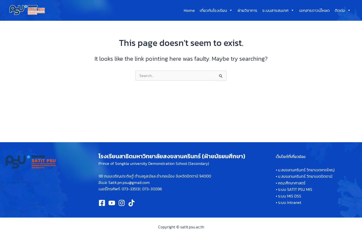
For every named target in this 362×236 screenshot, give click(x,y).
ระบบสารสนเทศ (275, 10)
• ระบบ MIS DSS (288, 196)
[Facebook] (102, 202)
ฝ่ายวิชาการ (247, 10)
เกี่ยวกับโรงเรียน (213, 10)
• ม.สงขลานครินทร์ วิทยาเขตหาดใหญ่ (305, 170)
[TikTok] (131, 202)
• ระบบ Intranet (288, 202)
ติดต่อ (340, 10)
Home (189, 10)
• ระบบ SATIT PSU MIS (294, 189)
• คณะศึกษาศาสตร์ (290, 183)
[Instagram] (121, 202)
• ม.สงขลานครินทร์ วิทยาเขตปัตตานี (304, 176)
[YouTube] (111, 202)
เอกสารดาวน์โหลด (314, 10)
